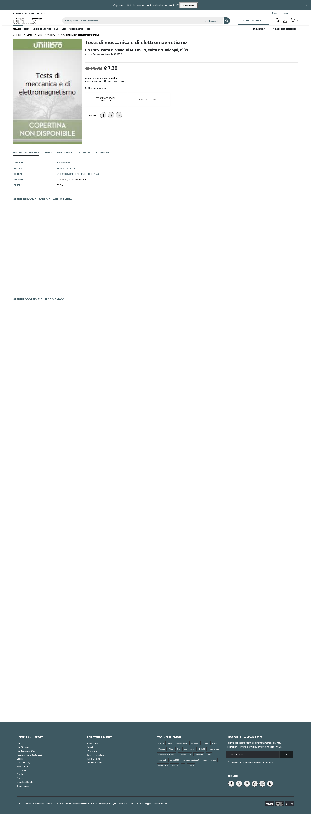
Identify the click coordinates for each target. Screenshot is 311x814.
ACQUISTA (157, 282)
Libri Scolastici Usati (26, 751)
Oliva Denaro (155, 605)
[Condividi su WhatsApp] (119, 115)
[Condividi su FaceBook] (103, 115)
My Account (92, 743)
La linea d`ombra (155, 523)
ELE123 (205, 743)
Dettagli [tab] (26, 152)
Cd (88, 29)
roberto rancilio (189, 749)
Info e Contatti (93, 758)
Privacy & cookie (95, 762)
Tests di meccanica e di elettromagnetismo (155, 259)
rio (183, 765)
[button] (294, 20)
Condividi (92, 115)
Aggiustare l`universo (155, 441)
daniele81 (162, 760)
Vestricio (175, 765)
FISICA (60, 185)
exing (170, 743)
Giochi (20, 778)
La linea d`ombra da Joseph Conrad (155, 359)
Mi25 (171, 749)
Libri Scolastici (42, 29)
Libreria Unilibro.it (30, 737)
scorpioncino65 (185, 754)
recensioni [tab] (102, 152)
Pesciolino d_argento (166, 754)
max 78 (161, 743)
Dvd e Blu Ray (23, 762)
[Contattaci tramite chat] (278, 21)
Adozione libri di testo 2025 (29, 754)
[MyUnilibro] (285, 21)
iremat (213, 760)
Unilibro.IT (259, 29)
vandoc (113, 78)
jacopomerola (181, 743)
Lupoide (191, 765)
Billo (178, 749)
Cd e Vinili (21, 770)
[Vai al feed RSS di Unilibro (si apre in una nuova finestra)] (270, 784)
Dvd (56, 29)
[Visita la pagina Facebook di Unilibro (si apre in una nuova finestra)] (231, 784)
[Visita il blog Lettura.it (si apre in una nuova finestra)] (262, 784)
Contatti (90, 747)
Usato (17, 29)
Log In (286, 13)
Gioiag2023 (174, 760)
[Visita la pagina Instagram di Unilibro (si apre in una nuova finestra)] (247, 784)
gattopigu (194, 743)
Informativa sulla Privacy (270, 746)
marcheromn (214, 749)
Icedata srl (163, 803)
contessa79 (163, 765)
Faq (275, 13)
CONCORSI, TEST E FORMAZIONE (72, 179)
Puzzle (20, 774)
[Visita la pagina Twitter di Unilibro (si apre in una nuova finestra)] (239, 784)
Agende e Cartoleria (26, 782)
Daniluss (161, 749)
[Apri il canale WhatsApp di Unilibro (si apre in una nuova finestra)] (255, 784)
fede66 (214, 743)
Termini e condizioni (96, 754)
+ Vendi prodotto (253, 20)
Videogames (76, 29)
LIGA (209, 754)
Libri (26, 29)
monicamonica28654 (191, 760)
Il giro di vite (155, 686)
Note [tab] (58, 152)
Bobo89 (202, 749)
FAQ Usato (92, 751)
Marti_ (205, 760)
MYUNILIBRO (189, 5)
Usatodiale (199, 754)
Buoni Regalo (23, 785)
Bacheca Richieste (285, 29)
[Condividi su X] (111, 115)
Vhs (64, 29)
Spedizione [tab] (84, 152)
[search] (227, 20)
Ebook (20, 758)
